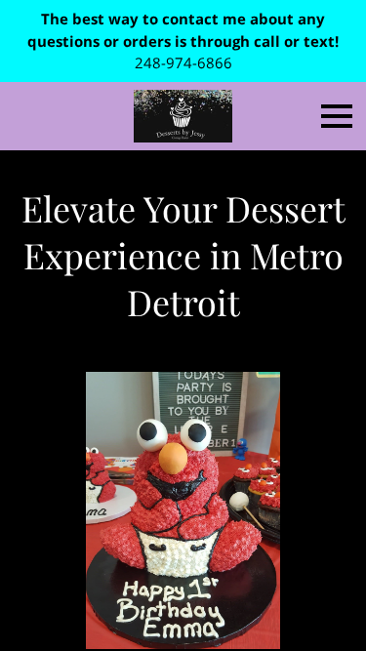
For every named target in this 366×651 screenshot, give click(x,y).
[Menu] (336, 116)
